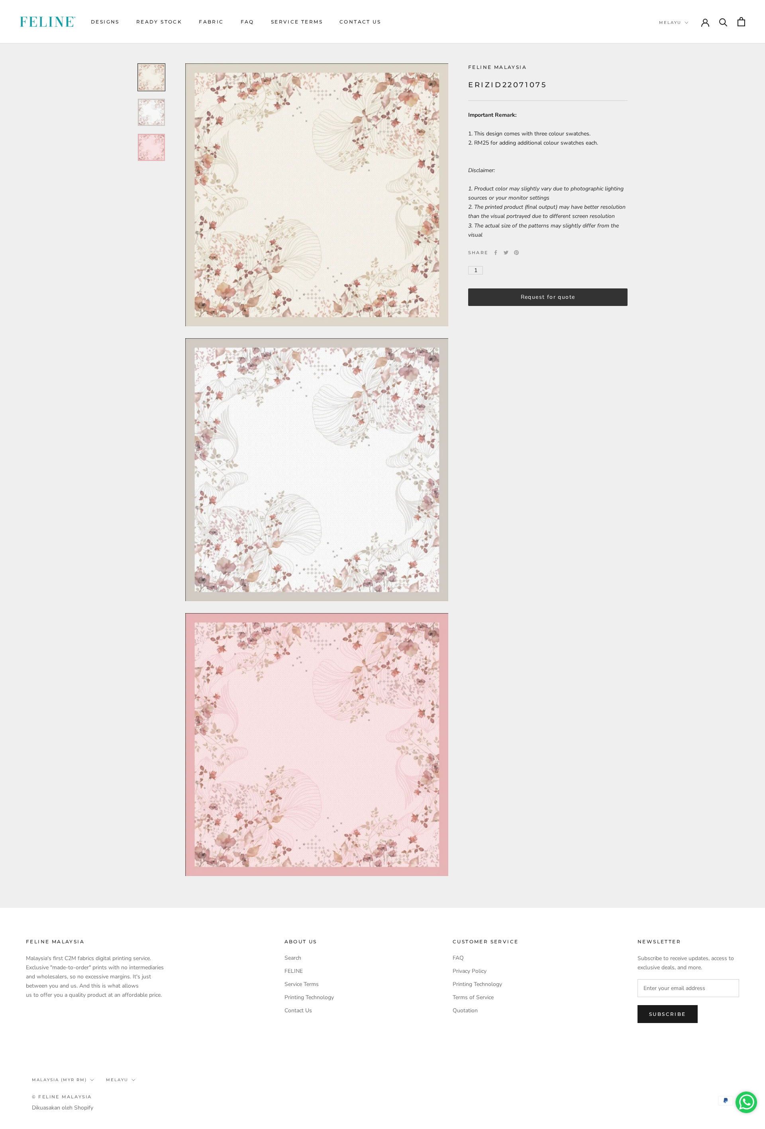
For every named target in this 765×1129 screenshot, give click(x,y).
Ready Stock (159, 22)
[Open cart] (741, 21)
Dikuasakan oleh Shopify (62, 1107)
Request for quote (548, 297)
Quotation (465, 1010)
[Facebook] (495, 252)
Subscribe (667, 1014)
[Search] (723, 22)
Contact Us (360, 22)
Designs (105, 22)
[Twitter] (506, 252)
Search (292, 958)
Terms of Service (473, 997)
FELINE (293, 971)
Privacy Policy (469, 971)
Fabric (211, 22)
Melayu (670, 22)
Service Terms (297, 22)
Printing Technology (309, 997)
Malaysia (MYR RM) (59, 1079)
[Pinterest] (516, 252)
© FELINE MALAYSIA (62, 1097)
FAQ (247, 22)
